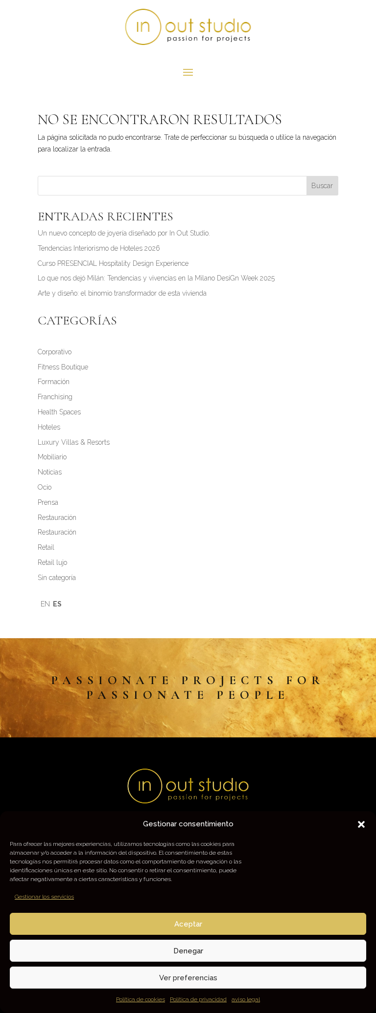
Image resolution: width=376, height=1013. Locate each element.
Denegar (188, 951)
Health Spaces (59, 412)
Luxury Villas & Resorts (74, 442)
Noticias (50, 472)
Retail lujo (52, 562)
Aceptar (188, 924)
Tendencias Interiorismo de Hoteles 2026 (99, 248)
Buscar (322, 186)
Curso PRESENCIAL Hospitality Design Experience (113, 263)
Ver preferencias (188, 977)
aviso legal (246, 999)
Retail (46, 547)
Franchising (55, 397)
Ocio (44, 487)
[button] (361, 824)
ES (57, 604)
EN (45, 604)
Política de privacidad (198, 999)
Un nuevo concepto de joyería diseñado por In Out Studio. (124, 233)
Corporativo (54, 352)
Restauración (57, 517)
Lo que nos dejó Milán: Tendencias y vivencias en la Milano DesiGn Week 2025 (156, 278)
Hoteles (49, 427)
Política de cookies (140, 999)
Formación (54, 382)
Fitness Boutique (63, 367)
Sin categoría (57, 578)
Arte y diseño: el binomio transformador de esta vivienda (122, 293)
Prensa (48, 502)
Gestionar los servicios (44, 896)
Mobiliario (52, 457)
